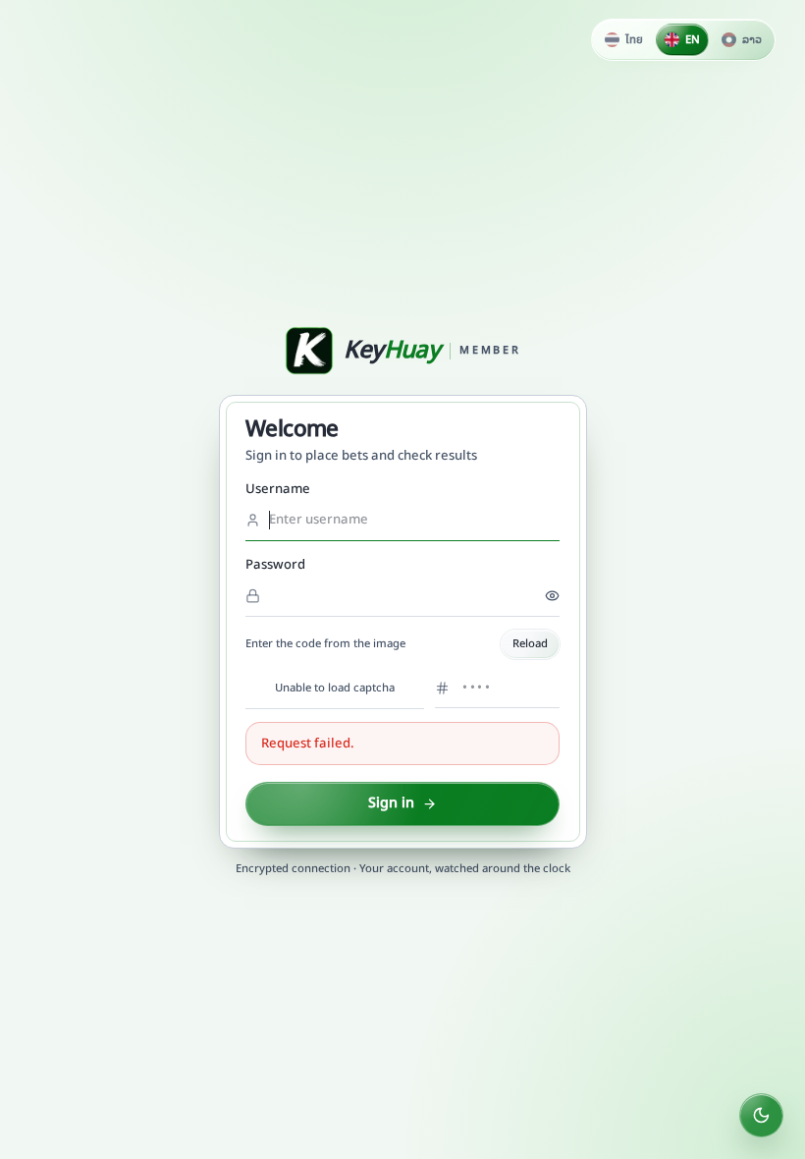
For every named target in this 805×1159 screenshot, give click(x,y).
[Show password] (552, 595)
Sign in (391, 803)
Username (277, 489)
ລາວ (752, 39)
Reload (530, 643)
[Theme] (761, 1115)
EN (692, 39)
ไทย (634, 39)
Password (275, 565)
